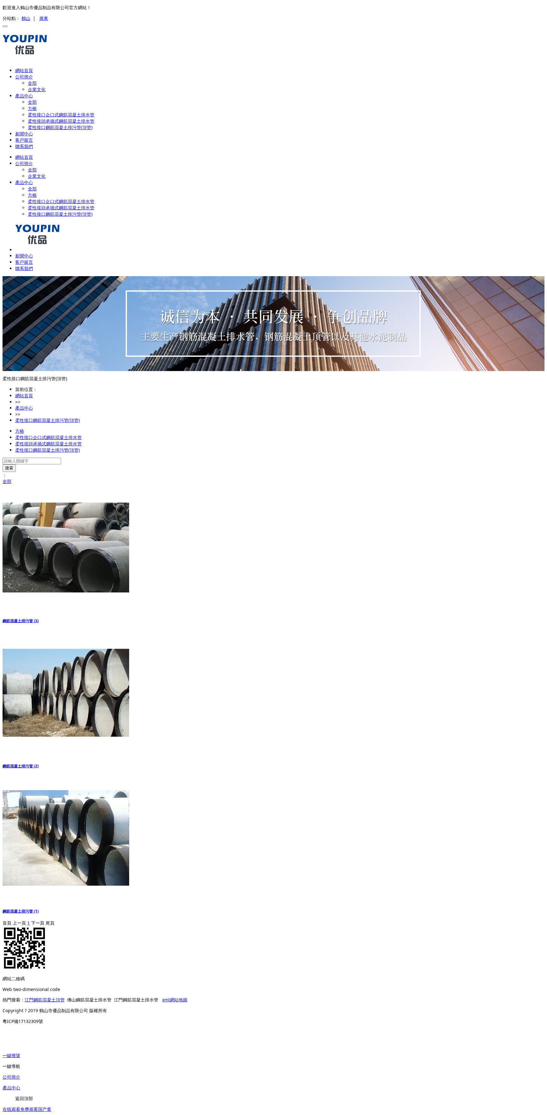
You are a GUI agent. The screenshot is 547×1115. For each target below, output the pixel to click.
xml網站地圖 (174, 1000)
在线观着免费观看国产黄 (27, 1109)
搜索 (9, 468)
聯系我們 (24, 146)
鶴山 (26, 18)
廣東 (43, 18)
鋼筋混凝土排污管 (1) (21, 911)
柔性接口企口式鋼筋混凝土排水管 (61, 115)
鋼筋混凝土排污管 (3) (21, 620)
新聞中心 (24, 134)
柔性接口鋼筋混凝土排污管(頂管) (60, 127)
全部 (32, 83)
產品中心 (24, 96)
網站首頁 (24, 70)
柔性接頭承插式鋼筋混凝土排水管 (61, 121)
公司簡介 (24, 77)
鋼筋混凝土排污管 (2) (21, 766)
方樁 (32, 108)
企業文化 (37, 89)
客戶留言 (24, 140)
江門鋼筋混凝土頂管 (45, 1000)
